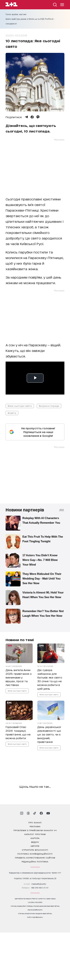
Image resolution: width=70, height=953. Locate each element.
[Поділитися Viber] (38, 117)
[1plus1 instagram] (21, 813)
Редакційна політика (35, 861)
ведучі (35, 842)
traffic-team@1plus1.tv (35, 917)
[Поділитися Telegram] (26, 117)
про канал (35, 822)
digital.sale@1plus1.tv (35, 910)
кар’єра (35, 838)
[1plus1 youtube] (48, 813)
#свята (12, 412)
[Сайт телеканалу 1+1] (11, 5)
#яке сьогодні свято (20, 405)
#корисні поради (49, 405)
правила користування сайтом (35, 857)
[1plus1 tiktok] (34, 813)
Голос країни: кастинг (16, 14)
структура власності (35, 850)
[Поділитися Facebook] (32, 117)
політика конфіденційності (35, 854)
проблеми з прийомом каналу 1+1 (35, 830)
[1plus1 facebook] (41, 813)
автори (35, 846)
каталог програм (35, 834)
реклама (35, 826)
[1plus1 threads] (28, 813)
